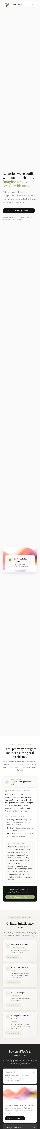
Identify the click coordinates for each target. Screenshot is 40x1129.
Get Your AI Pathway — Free (17, 211)
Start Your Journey (13, 1118)
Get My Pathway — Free (18, 897)
